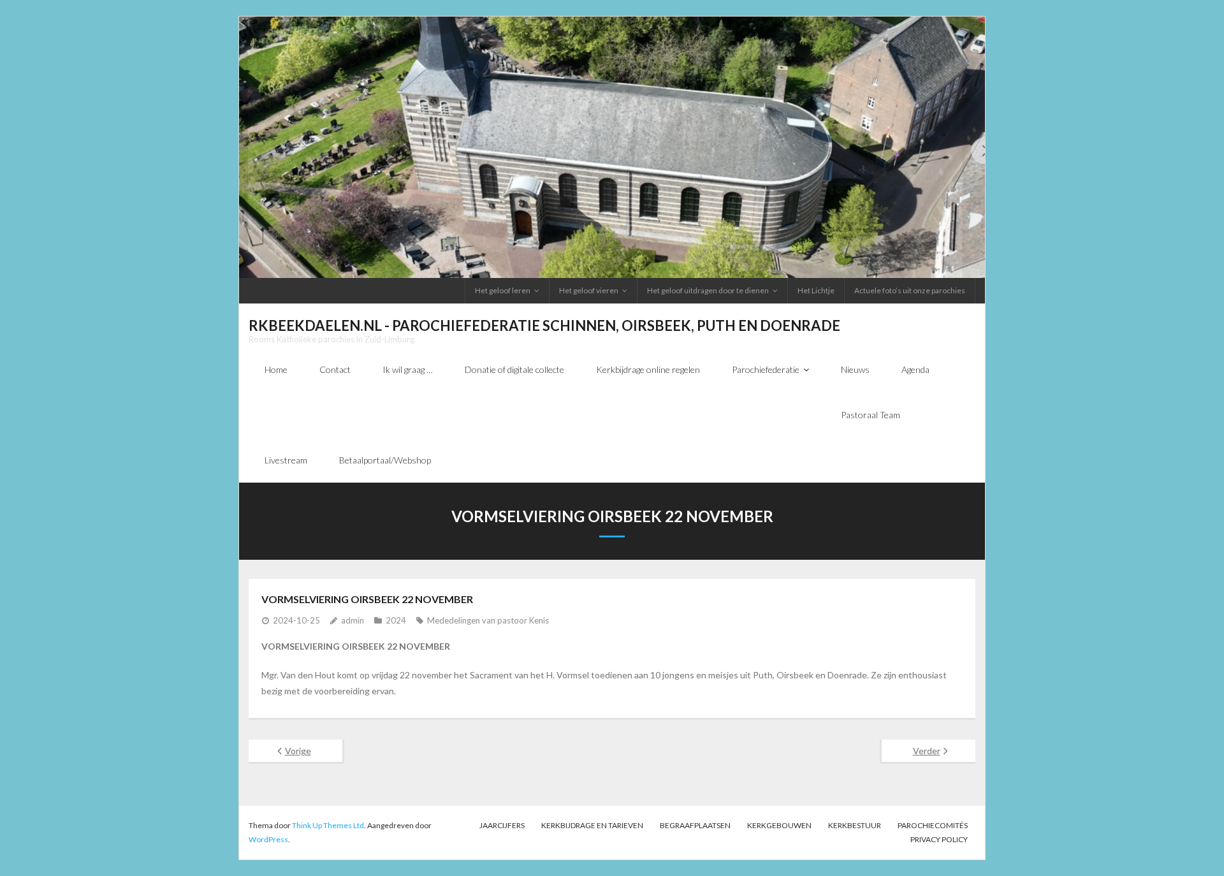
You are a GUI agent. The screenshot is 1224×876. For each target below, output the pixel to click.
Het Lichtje (816, 290)
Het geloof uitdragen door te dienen (708, 290)
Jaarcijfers (502, 825)
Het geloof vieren (588, 290)
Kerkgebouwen (779, 825)
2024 (396, 620)
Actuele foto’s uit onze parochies (909, 290)
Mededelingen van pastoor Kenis (488, 620)
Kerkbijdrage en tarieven (592, 825)
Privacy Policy (939, 839)
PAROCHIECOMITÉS (933, 825)
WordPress (268, 839)
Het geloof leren (502, 290)
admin (352, 620)
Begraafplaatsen (695, 825)
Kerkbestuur (854, 825)
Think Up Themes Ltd (328, 825)
